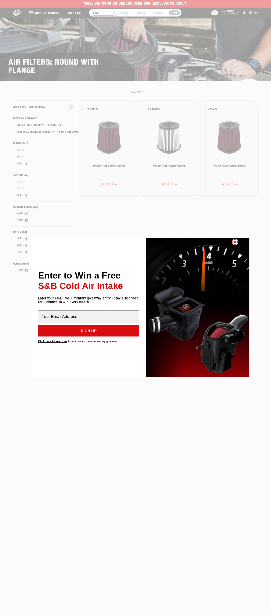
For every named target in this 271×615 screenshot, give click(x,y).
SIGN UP (89, 331)
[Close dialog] (235, 242)
